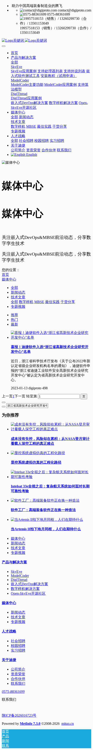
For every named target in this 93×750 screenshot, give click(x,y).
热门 (14, 320)
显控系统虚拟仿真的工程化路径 (36, 462)
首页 (14, 53)
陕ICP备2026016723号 (19, 715)
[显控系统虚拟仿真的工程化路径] (38, 453)
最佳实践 (52, 302)
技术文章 (18, 297)
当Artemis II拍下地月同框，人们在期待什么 (46, 529)
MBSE (39, 302)
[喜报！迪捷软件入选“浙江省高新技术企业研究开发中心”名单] (51, 337)
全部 (14, 62)
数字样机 (26, 302)
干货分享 (67, 302)
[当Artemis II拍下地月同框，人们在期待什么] (47, 519)
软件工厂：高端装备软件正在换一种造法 (43, 510)
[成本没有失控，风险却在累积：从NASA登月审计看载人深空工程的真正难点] (51, 429)
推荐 (14, 315)
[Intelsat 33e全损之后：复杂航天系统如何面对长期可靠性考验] (51, 477)
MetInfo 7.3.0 (30, 723)
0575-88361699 (13, 691)
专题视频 (18, 306)
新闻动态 (18, 292)
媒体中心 (9, 279)
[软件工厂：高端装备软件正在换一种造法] (45, 500)
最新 (14, 324)
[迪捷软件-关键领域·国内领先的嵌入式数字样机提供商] (46, 40)
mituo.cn (67, 723)
